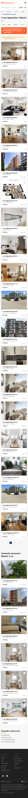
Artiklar (2, 758)
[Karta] (25, 7)
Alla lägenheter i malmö (9, 14)
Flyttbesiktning (17, 758)
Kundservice (17, 763)
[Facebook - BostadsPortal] (3, 776)
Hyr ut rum (16, 756)
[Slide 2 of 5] (13, 86)
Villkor (15, 765)
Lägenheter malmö (6, 737)
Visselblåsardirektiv (5, 770)
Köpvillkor (3, 767)
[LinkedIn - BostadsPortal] (7, 776)
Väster (9, 24)
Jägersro (15, 24)
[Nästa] (20, 543)
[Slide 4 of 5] (14, 86)
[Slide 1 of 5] (12, 86)
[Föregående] (7, 543)
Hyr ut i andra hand (18, 761)
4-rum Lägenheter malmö (8, 741)
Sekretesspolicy (5, 763)
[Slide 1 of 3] (13, 197)
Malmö (16, 11)
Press (2, 761)
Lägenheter (8, 11)
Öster (3, 24)
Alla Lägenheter (5, 735)
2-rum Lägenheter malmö (8, 739)
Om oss (3, 756)
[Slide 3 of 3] (14, 197)
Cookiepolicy (4, 765)
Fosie (22, 24)
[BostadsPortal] (7, 2)
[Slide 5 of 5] (15, 86)
